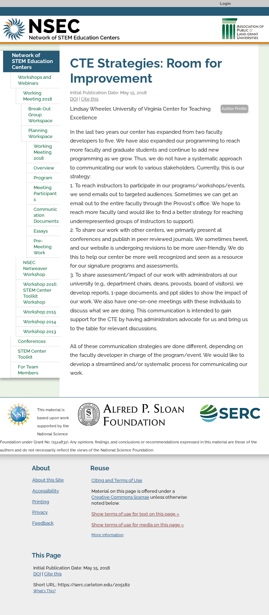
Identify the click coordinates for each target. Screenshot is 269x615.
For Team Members (28, 369)
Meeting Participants (45, 193)
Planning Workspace (40, 133)
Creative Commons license (120, 497)
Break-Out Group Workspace (40, 114)
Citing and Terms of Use (116, 480)
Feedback (43, 523)
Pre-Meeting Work (42, 246)
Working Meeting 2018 (37, 96)
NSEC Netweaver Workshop (35, 268)
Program (43, 177)
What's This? (44, 591)
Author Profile (234, 108)
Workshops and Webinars (34, 80)
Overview (44, 168)
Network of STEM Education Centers (32, 61)
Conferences (32, 341)
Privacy (40, 512)
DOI (74, 99)
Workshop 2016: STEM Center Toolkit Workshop (40, 293)
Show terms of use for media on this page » (137, 524)
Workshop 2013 (39, 331)
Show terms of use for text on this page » (135, 514)
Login (225, 3)
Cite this (89, 99)
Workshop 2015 (39, 312)
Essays (41, 231)
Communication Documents (46, 215)
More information (107, 535)
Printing (40, 501)
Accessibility (45, 490)
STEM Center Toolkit (32, 354)
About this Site (48, 480)
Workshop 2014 (39, 321)
